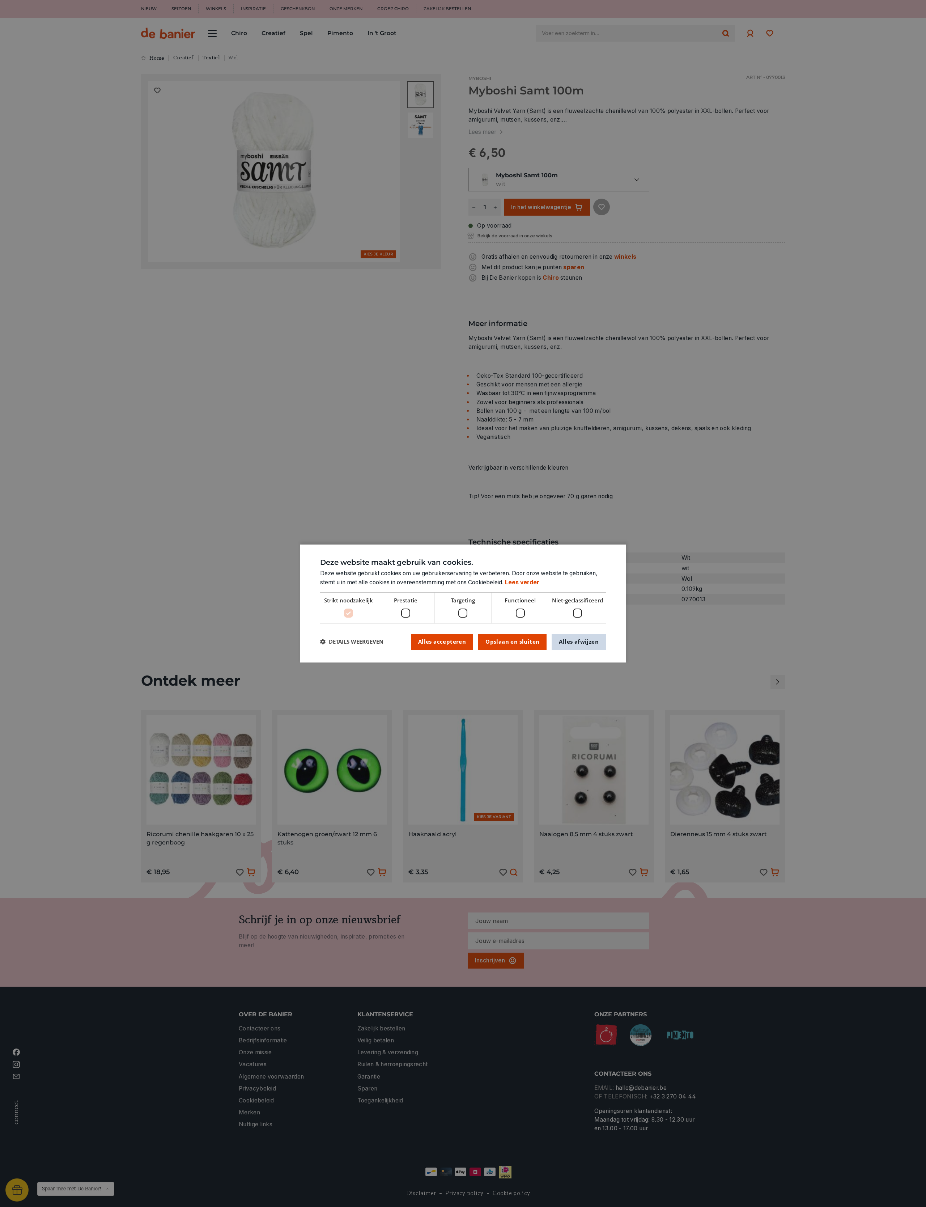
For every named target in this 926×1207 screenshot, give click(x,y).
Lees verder (522, 582)
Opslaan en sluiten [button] (512, 641)
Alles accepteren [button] (442, 641)
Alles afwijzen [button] (579, 641)
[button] (351, 642)
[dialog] (463, 603)
